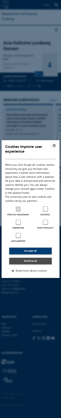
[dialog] (30, 209)
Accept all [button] (30, 250)
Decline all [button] (30, 260)
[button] (30, 271)
